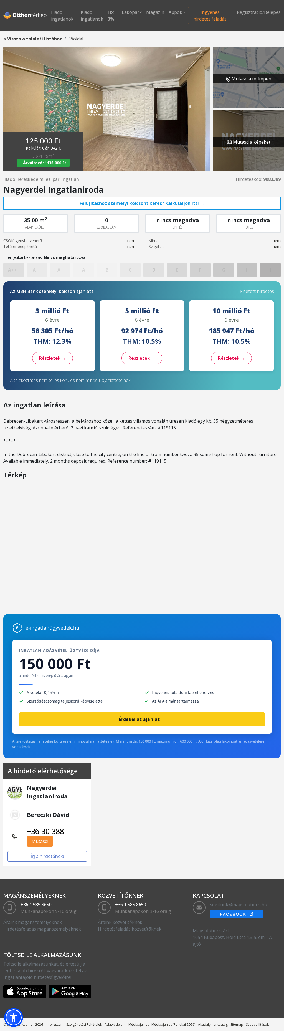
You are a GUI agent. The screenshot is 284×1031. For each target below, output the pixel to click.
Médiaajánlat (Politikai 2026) (173, 1024)
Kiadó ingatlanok (92, 15)
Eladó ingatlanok (62, 15)
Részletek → (52, 358)
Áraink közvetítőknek (120, 922)
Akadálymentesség (213, 1024)
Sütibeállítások (257, 1024)
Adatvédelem (115, 1024)
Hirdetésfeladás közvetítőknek (129, 929)
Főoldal (75, 39)
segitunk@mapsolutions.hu (238, 904)
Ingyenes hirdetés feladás (210, 15)
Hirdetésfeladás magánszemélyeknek (42, 929)
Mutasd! (40, 841)
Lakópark (132, 12)
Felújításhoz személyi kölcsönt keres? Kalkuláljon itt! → (142, 203)
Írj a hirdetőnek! (47, 856)
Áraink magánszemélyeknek (32, 922)
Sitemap (236, 1024)
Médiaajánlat (138, 1024)
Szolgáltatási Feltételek (84, 1024)
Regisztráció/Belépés (259, 12)
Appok (175, 12)
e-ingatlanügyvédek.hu (52, 627)
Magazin (155, 12)
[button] (14, 1017)
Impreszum (55, 1024)
